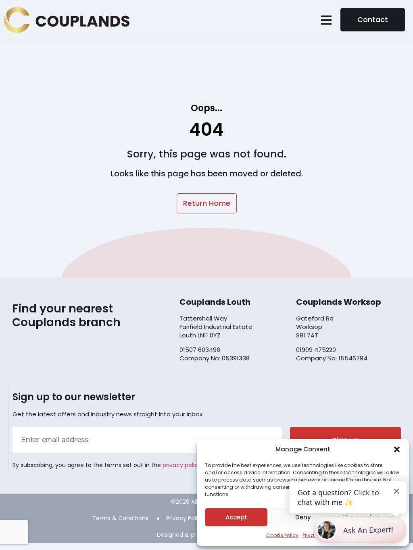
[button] (397, 449)
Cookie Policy (282, 535)
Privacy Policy (185, 518)
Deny (303, 517)
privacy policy (182, 465)
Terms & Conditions (120, 518)
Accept (236, 517)
